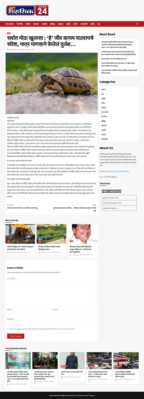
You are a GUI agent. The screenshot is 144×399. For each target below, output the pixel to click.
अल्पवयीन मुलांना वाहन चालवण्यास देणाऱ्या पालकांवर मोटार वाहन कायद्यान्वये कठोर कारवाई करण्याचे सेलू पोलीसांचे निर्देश (118, 53)
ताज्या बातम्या (9, 24)
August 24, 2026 (22, 384)
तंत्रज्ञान (60, 24)
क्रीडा (93, 24)
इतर (99, 24)
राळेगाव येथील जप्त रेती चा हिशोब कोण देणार (113, 59)
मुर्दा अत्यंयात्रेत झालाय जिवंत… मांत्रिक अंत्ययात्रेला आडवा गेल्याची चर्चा (74, 208)
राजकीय (44, 24)
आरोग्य (75, 24)
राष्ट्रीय (28, 24)
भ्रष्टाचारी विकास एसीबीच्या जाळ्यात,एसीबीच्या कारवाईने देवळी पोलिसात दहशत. (119, 71)
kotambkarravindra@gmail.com (117, 171)
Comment (12, 278)
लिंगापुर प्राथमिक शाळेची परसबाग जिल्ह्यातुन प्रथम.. (49, 248)
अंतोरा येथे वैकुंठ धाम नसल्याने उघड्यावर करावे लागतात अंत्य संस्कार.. (20, 248)
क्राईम (68, 24)
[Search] (137, 24)
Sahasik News (13, 49)
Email (55, 309)
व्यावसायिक (84, 24)
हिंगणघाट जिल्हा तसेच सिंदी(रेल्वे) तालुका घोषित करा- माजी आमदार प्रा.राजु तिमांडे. (80, 249)
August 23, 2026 (76, 377)
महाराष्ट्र (36, 24)
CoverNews (79, 395)
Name (10, 309)
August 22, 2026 (103, 379)
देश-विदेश (20, 24)
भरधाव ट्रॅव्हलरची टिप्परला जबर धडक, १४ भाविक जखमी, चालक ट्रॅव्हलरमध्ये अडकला (118, 64)
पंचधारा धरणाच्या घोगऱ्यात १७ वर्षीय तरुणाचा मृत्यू (22, 206)
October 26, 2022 (25, 49)
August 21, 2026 (130, 379)
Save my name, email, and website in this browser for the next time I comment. (42, 329)
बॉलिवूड (52, 24)
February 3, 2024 (23, 252)
